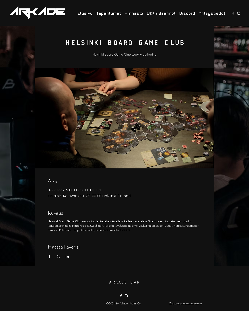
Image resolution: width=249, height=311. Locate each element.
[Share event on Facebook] (49, 256)
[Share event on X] (58, 256)
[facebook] (233, 13)
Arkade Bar (123, 282)
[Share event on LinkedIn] (67, 256)
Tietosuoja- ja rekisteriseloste (186, 303)
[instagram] (238, 13)
